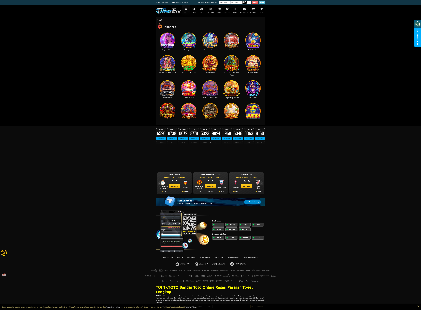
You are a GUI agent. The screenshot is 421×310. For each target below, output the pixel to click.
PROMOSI (253, 12)
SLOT (201, 12)
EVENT (261, 12)
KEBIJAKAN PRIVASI (233, 257)
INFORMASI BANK (204, 257)
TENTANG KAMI (168, 257)
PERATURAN (191, 257)
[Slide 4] (212, 191)
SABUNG (227, 12)
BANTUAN (180, 257)
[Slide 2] (209, 191)
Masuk (255, 2)
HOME (186, 12)
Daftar (262, 2)
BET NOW (174, 186)
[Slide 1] (208, 191)
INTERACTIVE (244, 12)
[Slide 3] (211, 191)
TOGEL (194, 12)
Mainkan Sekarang (252, 202)
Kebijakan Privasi (190, 307)
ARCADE (235, 12)
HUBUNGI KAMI (218, 257)
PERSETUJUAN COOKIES (250, 257)
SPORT (219, 12)
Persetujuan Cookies (113, 307)
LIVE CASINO (210, 12)
